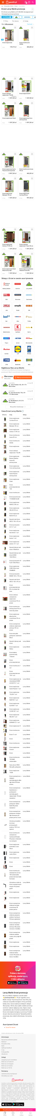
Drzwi (16, 6)
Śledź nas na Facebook (7, 1061)
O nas (2, 1050)
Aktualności (4, 1054)
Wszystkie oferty (8, 6)
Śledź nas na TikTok (6, 1068)
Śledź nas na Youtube (7, 1065)
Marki (2, 1046)
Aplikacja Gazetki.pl (6, 1048)
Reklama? (4, 1041)
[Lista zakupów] (29, 2)
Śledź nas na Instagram (7, 1063)
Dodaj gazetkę (5, 1052)
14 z (7, 24)
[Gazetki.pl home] (11, 2)
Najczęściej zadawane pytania (9, 1039)
